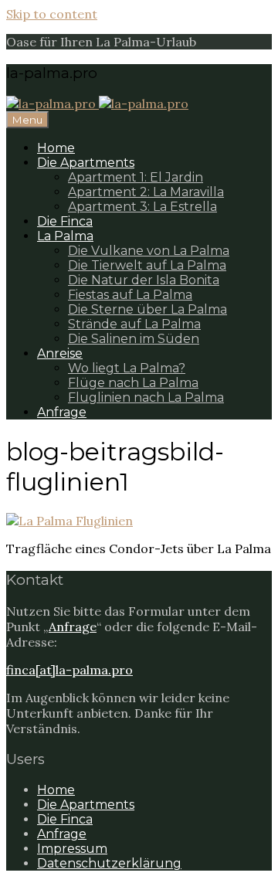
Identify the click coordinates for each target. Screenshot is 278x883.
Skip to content (51, 14)
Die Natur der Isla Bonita (143, 280)
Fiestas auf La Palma (130, 294)
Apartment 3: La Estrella (142, 206)
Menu (27, 120)
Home (56, 148)
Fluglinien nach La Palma (146, 397)
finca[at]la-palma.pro (69, 670)
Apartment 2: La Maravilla (146, 192)
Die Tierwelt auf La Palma (147, 265)
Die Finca (65, 221)
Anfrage (61, 412)
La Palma (65, 236)
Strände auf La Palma (134, 324)
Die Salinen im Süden (133, 338)
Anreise (60, 353)
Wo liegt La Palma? (126, 368)
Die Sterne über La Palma (147, 309)
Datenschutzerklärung (109, 863)
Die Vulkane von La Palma (148, 250)
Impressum (72, 848)
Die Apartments (85, 162)
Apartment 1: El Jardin (135, 177)
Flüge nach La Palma (133, 382)
